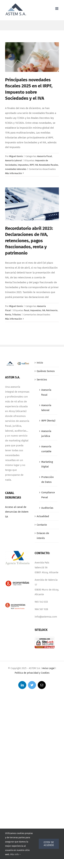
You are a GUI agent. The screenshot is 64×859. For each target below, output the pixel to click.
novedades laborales (15, 169)
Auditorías (47, 507)
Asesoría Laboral (13, 160)
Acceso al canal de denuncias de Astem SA (17, 511)
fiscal (26, 310)
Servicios (42, 379)
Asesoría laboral (46, 408)
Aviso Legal (48, 668)
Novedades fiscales (48, 165)
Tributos (16, 314)
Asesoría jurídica (46, 434)
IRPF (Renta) (48, 420)
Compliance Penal (48, 495)
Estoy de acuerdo (49, 844)
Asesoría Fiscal (44, 156)
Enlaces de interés (43, 536)
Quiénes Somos (46, 371)
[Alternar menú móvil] (57, 8)
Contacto (42, 524)
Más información (13, 173)
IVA (36, 165)
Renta (8, 314)
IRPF (32, 165)
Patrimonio (52, 310)
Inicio (40, 362)
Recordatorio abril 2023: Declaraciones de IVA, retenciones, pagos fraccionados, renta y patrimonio (29, 241)
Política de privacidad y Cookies (32, 672)
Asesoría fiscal (46, 392)
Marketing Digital (47, 464)
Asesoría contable (46, 449)
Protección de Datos (47, 479)
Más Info (14, 854)
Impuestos (23, 165)
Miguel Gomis (16, 156)
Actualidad (43, 516)
